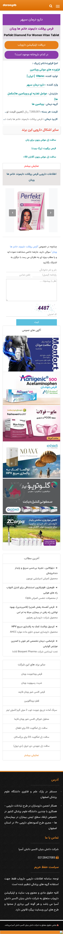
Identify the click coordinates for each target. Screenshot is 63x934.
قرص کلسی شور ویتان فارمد (31, 692)
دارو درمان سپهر (31, 19)
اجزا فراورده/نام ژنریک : (45, 63)
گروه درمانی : (51, 104)
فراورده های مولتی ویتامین (44, 70)
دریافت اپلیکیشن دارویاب (32, 45)
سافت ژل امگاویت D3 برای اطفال (31, 728)
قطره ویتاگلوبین (31, 701)
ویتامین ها (38, 104)
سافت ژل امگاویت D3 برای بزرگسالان (31, 737)
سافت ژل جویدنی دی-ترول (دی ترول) (31, 746)
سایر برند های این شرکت (31, 665)
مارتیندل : (53, 94)
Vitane (40, 76)
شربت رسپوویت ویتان (31, 683)
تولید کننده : (51, 76)
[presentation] (50, 212)
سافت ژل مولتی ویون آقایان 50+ (39, 157)
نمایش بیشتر (31, 755)
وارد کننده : (51, 85)
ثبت (36, 322)
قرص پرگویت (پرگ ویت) (43, 149)
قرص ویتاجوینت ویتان (31, 674)
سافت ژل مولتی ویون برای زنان (41, 140)
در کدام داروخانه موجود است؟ (31, 54)
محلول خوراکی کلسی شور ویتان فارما (31, 719)
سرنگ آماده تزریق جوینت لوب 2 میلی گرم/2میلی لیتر (31, 710)
